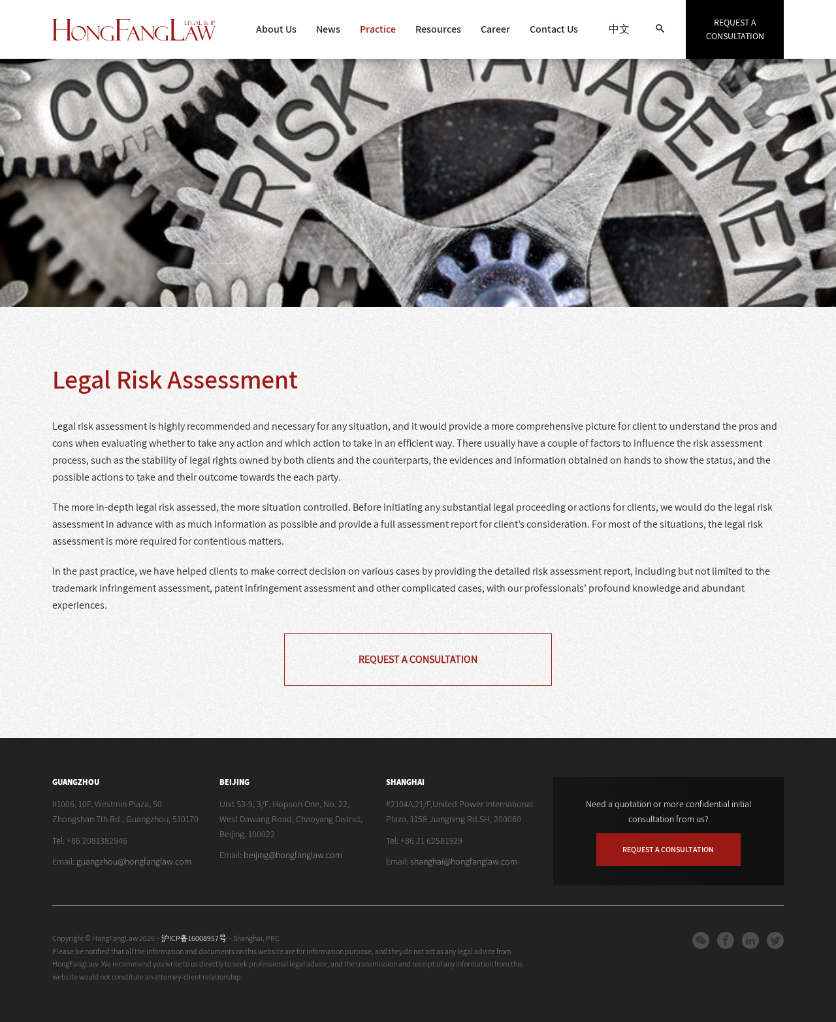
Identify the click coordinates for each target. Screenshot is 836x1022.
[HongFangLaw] (134, 29)
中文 (619, 29)
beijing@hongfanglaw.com (293, 855)
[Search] (659, 29)
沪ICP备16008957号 (194, 938)
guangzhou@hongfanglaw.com (133, 861)
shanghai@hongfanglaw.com (463, 861)
